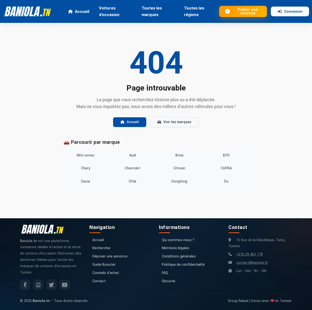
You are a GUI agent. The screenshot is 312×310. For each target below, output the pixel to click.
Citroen (179, 168)
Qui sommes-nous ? (178, 240)
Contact (99, 281)
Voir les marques (177, 122)
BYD (226, 155)
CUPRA (226, 168)
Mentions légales (175, 248)
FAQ (165, 273)
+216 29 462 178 (249, 254)
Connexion (293, 11)
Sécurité (168, 281)
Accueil (82, 11)
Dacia (85, 181)
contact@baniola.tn (252, 263)
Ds (226, 181)
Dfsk (132, 181)
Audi (132, 155)
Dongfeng (179, 181)
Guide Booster (104, 265)
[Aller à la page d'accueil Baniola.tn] (44, 229)
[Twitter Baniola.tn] (51, 285)
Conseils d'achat (105, 273)
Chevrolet (132, 168)
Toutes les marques (152, 11)
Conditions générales (179, 256)
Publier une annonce (248, 11)
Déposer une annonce (109, 256)
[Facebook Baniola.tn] (25, 285)
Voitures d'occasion (109, 11)
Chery (85, 168)
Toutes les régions (194, 11)
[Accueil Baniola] (30, 11)
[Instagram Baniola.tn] (38, 285)
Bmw (180, 155)
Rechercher (101, 248)
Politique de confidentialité (183, 265)
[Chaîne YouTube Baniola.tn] (64, 285)
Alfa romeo (86, 155)
